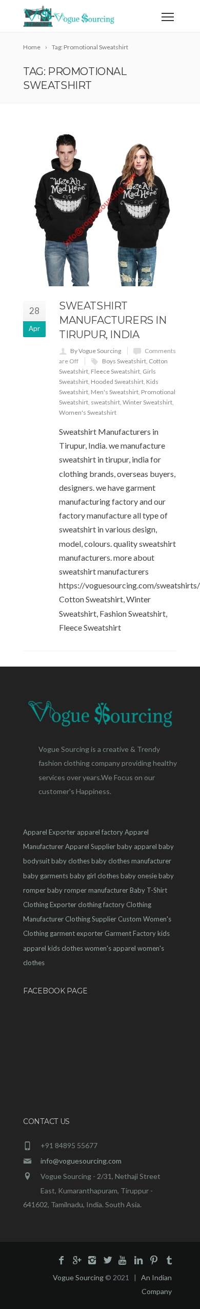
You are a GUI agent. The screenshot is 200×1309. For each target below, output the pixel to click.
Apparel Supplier (90, 846)
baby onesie (139, 876)
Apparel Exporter (49, 832)
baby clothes (70, 861)
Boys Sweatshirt (124, 361)
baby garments (45, 876)
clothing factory (101, 904)
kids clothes (65, 948)
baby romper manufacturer (87, 890)
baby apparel (137, 846)
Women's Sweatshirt (87, 412)
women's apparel (110, 948)
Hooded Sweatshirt (117, 381)
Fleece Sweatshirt (115, 371)
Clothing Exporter (49, 904)
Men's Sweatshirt (114, 392)
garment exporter (76, 933)
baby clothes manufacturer (131, 861)
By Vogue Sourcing (95, 351)
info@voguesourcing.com (81, 1160)
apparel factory (100, 832)
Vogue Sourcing (78, 1277)
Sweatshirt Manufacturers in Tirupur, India (113, 320)
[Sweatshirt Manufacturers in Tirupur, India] (100, 209)
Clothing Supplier (90, 919)
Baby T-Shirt (148, 890)
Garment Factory (130, 933)
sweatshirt (105, 402)
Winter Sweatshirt (147, 402)
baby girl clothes (94, 876)
